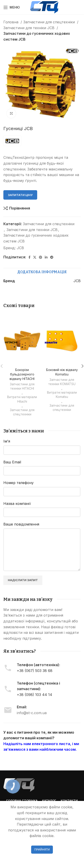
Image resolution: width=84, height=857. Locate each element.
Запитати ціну (20, 195)
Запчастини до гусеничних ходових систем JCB (36, 36)
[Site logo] (44, 7)
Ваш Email (12, 462)
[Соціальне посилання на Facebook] (29, 257)
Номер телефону (18, 482)
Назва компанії (17, 503)
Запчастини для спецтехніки (49, 22)
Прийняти (42, 849)
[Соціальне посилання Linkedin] (46, 257)
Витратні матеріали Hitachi (22, 399)
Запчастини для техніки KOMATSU (61, 382)
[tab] (42, 272)
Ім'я (6, 441)
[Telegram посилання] (52, 257)
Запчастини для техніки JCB (29, 28)
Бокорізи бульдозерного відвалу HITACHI (22, 374)
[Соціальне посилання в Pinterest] (40, 257)
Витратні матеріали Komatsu (62, 395)
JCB (20, 248)
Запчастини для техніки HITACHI (22, 386)
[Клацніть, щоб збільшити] (11, 113)
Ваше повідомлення (21, 524)
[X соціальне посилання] (35, 257)
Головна (11, 22)
